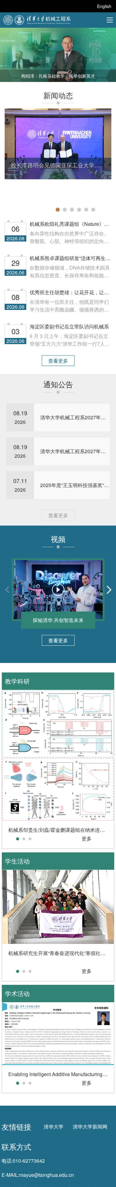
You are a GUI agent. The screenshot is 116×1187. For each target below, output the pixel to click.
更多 (87, 838)
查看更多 (58, 360)
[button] (58, 210)
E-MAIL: (10, 1174)
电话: (7, 1160)
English (104, 6)
